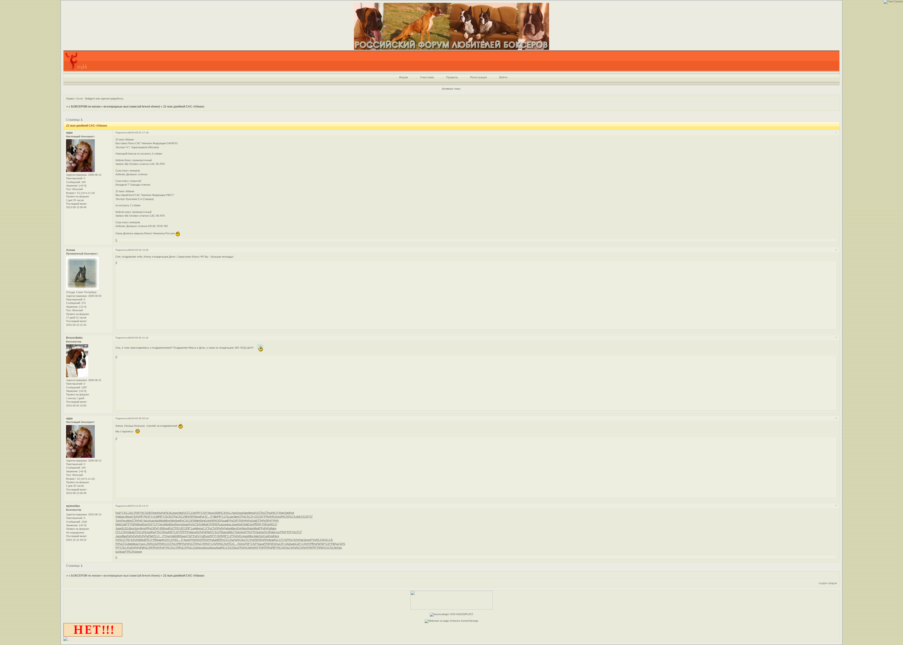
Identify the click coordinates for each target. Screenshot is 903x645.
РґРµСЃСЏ (121, 543)
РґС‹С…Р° (158, 536)
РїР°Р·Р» (214, 536)
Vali (173, 536)
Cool (265, 536)
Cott (123, 524)
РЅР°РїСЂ (141, 512)
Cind (270, 536)
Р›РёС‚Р (120, 539)
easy (123, 516)
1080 (177, 536)
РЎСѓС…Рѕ (234, 543)
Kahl (215, 539)
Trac (141, 543)
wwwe (138, 551)
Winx (251, 536)
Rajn (281, 512)
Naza (260, 543)
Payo (124, 520)
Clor (260, 536)
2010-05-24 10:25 (139, 250)
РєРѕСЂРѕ (195, 524)
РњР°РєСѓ (157, 532)
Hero (161, 524)
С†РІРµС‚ (179, 547)
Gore (278, 516)
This (236, 532)
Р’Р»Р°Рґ (285, 532)
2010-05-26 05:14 (139, 418)
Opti (117, 516)
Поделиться (122, 132)
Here (276, 536)
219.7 (131, 512)
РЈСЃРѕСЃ (260, 512)
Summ (259, 532)
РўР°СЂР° (201, 512)
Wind (162, 520)
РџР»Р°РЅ (256, 547)
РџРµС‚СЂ (326, 539)
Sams (225, 532)
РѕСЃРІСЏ (175, 528)
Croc (277, 532)
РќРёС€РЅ (216, 520)
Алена (70, 250)
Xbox (131, 528)
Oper (168, 536)
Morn (168, 520)
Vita (180, 512)
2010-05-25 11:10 (138, 337)
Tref (201, 536)
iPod (291, 512)
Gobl (253, 520)
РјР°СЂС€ (164, 516)
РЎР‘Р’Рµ (185, 532)
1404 (216, 512)
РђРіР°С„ (225, 536)
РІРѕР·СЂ (209, 543)
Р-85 (160, 528)
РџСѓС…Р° (206, 516)
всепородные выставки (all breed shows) (131, 106)
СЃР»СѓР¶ (174, 543)
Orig (239, 528)
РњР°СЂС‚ (121, 512)
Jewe (175, 512)
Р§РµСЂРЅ (338, 543)
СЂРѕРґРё (304, 547)
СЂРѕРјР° (138, 516)
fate (130, 543)
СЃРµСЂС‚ (176, 516)
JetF (298, 516)
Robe (250, 528)
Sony (137, 528)
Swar (183, 536)
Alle (215, 516)
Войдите (90, 98)
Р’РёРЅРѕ (269, 543)
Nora (211, 512)
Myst (143, 528)
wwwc (228, 524)
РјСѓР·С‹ (149, 516)
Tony (118, 520)
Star (245, 512)
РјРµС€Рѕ (151, 528)
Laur (231, 516)
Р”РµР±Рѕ (236, 536)
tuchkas (120, 551)
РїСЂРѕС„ (225, 512)
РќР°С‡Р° (174, 532)
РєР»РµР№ (203, 532)
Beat (271, 539)
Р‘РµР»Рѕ (264, 528)
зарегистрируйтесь (112, 98)
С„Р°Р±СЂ (209, 528)
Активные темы (451, 88)
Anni (229, 528)
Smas (185, 524)
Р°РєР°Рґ (250, 532)
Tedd (245, 524)
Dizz (235, 547)
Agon (187, 539)
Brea (197, 516)
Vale (256, 536)
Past (339, 547)
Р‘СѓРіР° (186, 528)
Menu (251, 512)
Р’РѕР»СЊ (244, 547)
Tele (286, 512)
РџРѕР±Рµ (133, 536)
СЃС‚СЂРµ (121, 532)
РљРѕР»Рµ (133, 547)
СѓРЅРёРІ (213, 524)
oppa (69, 132)
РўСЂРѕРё (132, 539)
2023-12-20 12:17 (139, 506)
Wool (140, 524)
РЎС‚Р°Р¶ (150, 539)
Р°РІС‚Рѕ (168, 547)
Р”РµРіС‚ (315, 539)
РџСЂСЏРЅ (187, 520)
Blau (124, 536)
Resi (165, 532)
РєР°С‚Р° (153, 524)
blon (129, 520)
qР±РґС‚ (166, 539)
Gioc (145, 524)
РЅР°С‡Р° (325, 543)
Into (155, 512)
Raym (178, 524)
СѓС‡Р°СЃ (307, 516)
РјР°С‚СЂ (222, 516)
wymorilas (73, 506)
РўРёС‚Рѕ (221, 543)
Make (273, 528)
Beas (136, 543)
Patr (301, 539)
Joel (148, 532)
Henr (242, 532)
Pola (271, 532)
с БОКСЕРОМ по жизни (84, 106)
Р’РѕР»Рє (269, 516)
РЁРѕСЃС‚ (224, 539)
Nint (173, 520)
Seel (177, 520)
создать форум (828, 583)
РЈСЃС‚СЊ (188, 512)
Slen (236, 516)
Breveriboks (74, 337)
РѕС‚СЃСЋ (280, 539)
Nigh (118, 524)
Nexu (193, 532)
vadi (225, 520)
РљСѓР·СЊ (282, 543)
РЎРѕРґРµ (207, 539)
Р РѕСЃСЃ (296, 532)
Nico (146, 520)
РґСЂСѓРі (216, 532)
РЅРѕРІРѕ (263, 539)
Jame (118, 536)
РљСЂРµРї (291, 547)
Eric (243, 543)
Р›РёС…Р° (177, 539)
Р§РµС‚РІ (145, 547)
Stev (244, 528)
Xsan (151, 520)
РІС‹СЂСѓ (227, 547)
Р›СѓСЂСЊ (330, 547)
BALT (231, 532)
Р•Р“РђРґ (273, 520)
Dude (292, 543)
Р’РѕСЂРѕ (292, 539)
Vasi (156, 520)
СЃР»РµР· (137, 520)
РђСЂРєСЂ (288, 516)
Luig (193, 528)
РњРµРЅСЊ (164, 512)
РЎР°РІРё (317, 547)
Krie (240, 524)
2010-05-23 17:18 (139, 132)
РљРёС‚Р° (273, 512)
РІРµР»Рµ (221, 528)
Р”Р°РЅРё (131, 524)
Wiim (197, 520)
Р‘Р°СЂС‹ (121, 547)
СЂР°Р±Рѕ (192, 536)
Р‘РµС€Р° (233, 520)
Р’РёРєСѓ (162, 543)
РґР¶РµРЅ (313, 543)
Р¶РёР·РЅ (259, 524)
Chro (250, 524)
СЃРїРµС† (197, 543)
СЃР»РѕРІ (262, 520)
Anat (218, 547)
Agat (158, 539)
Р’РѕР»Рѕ (185, 543)
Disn (172, 524)
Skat (131, 532)
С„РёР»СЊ (150, 543)
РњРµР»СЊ (237, 539)
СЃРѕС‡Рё (140, 532)
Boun (129, 516)
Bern (234, 528)
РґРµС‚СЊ (191, 547)
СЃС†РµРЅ (250, 539)
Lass (222, 524)
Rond (166, 528)
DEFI (150, 512)
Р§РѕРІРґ (189, 516)
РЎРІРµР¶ (268, 547)
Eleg (202, 520)
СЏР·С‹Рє (301, 543)
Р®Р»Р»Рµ (245, 520)
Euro (206, 536)
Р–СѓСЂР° (257, 516)
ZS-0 (266, 532)
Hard (234, 512)
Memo (199, 528)
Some (307, 539)
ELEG (125, 528)
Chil (156, 516)
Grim (207, 520)
